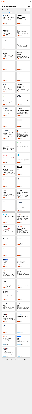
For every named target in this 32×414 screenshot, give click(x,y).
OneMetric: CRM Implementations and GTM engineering (8, 169)
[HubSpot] (3, 1)
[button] (29, 6)
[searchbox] (21, 4)
